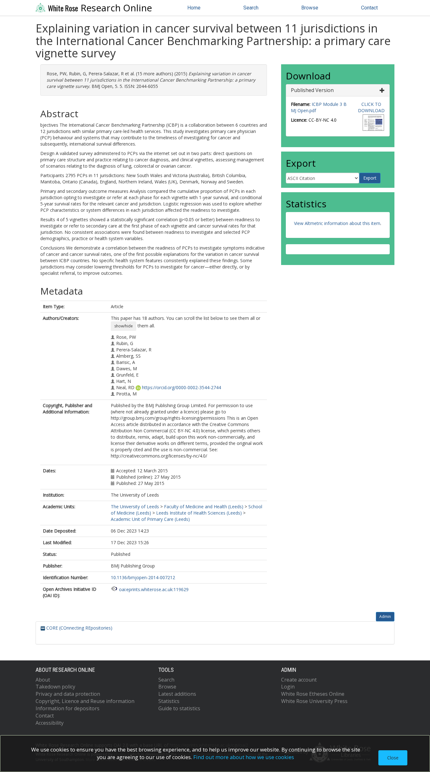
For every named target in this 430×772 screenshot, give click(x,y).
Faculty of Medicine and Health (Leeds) (203, 507)
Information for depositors (67, 708)
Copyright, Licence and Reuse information (85, 701)
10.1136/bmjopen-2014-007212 (143, 577)
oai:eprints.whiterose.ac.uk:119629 (154, 589)
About (43, 679)
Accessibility (50, 722)
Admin (385, 616)
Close (393, 758)
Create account (299, 679)
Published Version (312, 90)
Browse (309, 8)
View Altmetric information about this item (337, 223)
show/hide (123, 326)
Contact (369, 8)
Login (288, 686)
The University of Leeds (135, 507)
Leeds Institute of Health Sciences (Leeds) (199, 513)
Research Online (100, 8)
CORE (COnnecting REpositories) (78, 628)
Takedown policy (55, 686)
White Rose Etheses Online (312, 693)
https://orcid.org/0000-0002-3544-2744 (181, 387)
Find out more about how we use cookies (243, 757)
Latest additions (177, 693)
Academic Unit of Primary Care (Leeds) (150, 519)
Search (250, 8)
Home (194, 8)
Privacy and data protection (68, 693)
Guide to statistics (179, 708)
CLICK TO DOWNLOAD (371, 107)
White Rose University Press (314, 701)
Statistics (168, 701)
